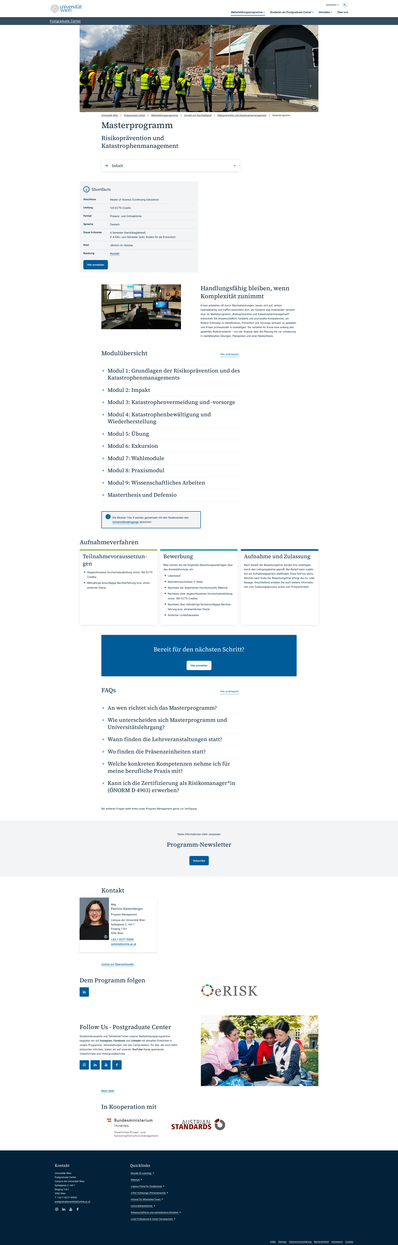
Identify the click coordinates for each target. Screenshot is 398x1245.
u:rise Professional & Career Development (152, 1219)
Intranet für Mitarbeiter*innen (146, 1199)
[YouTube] (70, 1209)
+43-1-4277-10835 (122, 939)
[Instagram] (56, 1209)
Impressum (337, 1241)
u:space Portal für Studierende (146, 1186)
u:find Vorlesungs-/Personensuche (148, 1192)
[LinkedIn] (63, 1209)
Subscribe (199, 860)
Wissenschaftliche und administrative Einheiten (155, 1212)
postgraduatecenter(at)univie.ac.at (72, 1201)
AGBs (273, 1241)
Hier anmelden (95, 264)
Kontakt (114, 253)
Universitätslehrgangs (125, 521)
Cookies (349, 1241)
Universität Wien (109, 115)
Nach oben (107, 1090)
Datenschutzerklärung (300, 1241)
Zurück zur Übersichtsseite (117, 964)
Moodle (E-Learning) (141, 1173)
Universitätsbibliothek (142, 1205)
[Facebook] (77, 1209)
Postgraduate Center (65, 21)
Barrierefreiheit (321, 1241)
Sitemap (282, 1241)
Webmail (135, 1179)
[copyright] (314, 107)
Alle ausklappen (229, 354)
